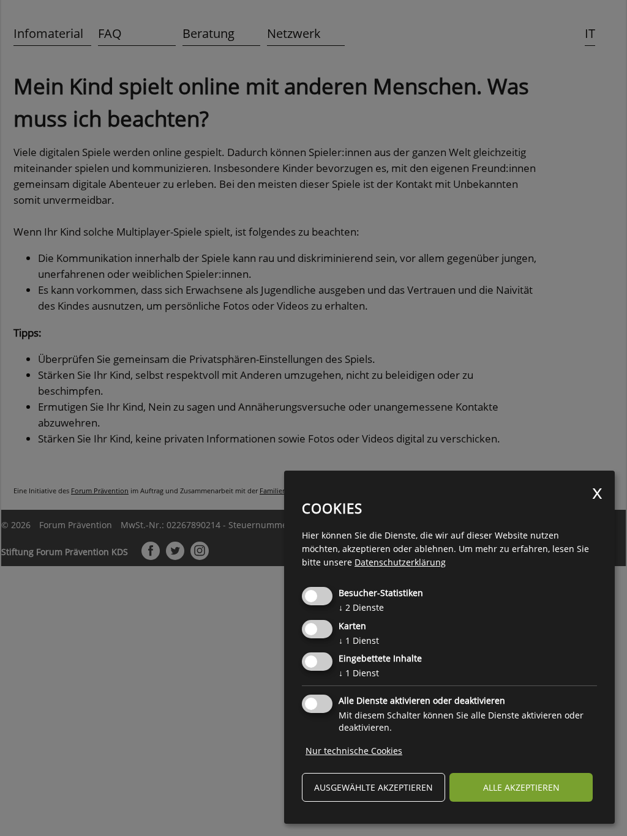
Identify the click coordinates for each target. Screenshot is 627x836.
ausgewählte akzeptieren (373, 787)
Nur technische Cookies (354, 750)
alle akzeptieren (521, 787)
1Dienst (359, 640)
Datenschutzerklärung (400, 562)
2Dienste (361, 607)
